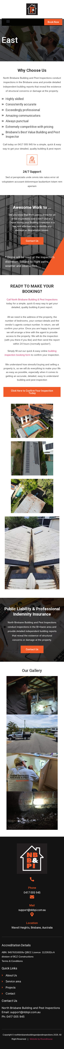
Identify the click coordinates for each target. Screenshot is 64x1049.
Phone (32, 887)
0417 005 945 (15, 1016)
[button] (8, 21)
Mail (32, 905)
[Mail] (32, 897)
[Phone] (32, 879)
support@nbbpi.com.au (25, 1012)
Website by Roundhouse (41, 1039)
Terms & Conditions (12, 961)
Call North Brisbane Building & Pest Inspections (32, 299)
